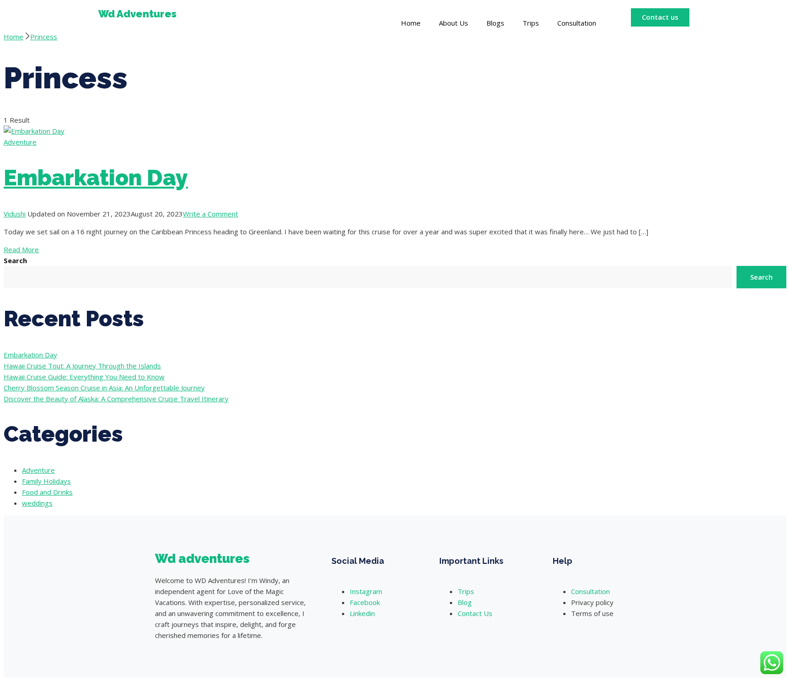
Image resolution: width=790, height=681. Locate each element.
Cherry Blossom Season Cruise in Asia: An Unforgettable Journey (104, 387)
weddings (37, 503)
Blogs (495, 22)
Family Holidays (46, 481)
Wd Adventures (137, 14)
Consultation (576, 22)
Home (411, 22)
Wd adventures (202, 558)
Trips (531, 22)
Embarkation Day (96, 177)
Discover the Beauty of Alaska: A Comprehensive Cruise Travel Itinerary (116, 398)
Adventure (20, 141)
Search (15, 260)
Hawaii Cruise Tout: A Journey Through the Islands (82, 365)
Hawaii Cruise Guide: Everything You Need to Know (84, 376)
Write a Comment (210, 213)
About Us (453, 22)
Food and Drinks (47, 492)
